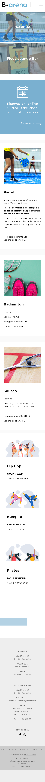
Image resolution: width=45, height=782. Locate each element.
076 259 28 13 (22, 664)
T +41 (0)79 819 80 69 (17, 479)
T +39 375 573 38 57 (17, 529)
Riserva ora (27, 123)
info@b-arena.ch (22, 667)
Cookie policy (38, 749)
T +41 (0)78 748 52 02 (17, 583)
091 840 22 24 (22, 698)
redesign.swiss (30, 754)
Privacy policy (24, 749)
